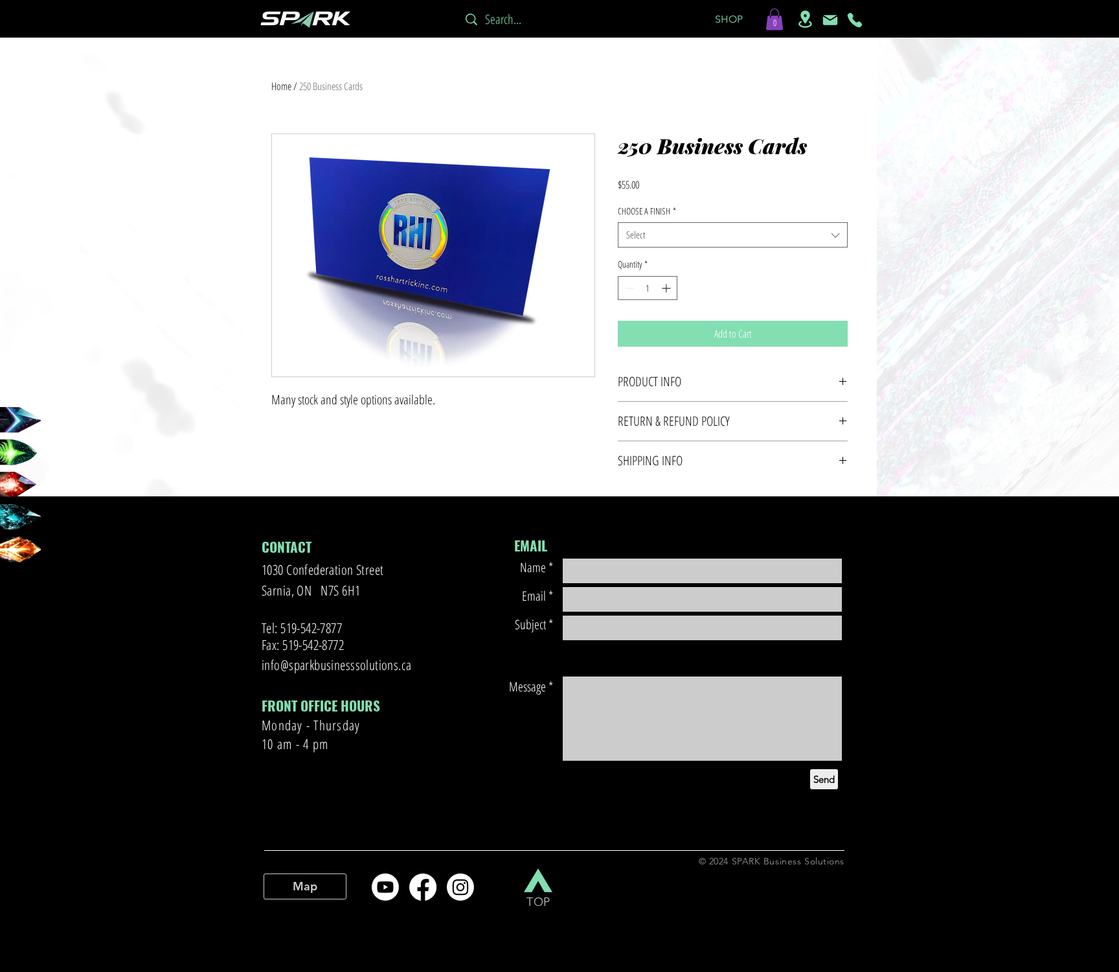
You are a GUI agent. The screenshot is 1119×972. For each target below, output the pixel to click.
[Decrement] (628, 288)
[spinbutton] (647, 288)
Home (281, 86)
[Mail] (830, 20)
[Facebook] (422, 887)
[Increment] (667, 288)
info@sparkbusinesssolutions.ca (337, 665)
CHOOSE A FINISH (647, 211)
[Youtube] (385, 887)
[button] (728, 19)
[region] (31, 518)
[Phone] (854, 20)
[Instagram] (460, 887)
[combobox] (733, 235)
